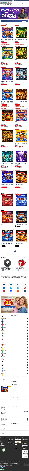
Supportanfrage (3, 428)
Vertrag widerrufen (2, 445)
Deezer (15, 321)
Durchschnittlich (4, 408)
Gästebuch (1, 444)
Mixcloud (15, 335)
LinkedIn (15, 333)
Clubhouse (15, 318)
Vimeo (15, 367)
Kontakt (1, 443)
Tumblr (15, 362)
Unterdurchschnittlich (4, 409)
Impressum (1, 442)
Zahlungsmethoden (3, 439)
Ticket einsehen (3, 429)
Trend (15, 406)
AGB (1, 441)
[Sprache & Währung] (22, 3)
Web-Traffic (15, 370)
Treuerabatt (2, 433)
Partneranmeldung (3, 424)
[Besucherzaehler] (2, 467)
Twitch (15, 364)
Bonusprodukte (3, 401)
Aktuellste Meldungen (6, 268)
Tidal (15, 356)
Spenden (4, 466)
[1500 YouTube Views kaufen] (4, 389)
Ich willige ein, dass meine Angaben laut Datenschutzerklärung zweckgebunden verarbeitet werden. (25, 447)
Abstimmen (26, 411)
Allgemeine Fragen (14, 420)
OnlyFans (15, 338)
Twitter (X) (15, 365)
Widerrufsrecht (2, 438)
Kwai (15, 330)
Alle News (25, 257)
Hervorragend (3, 407)
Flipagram (15, 324)
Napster (15, 336)
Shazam (15, 347)
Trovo (15, 359)
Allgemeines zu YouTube (14, 419)
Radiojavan (15, 344)
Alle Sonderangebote (25, 24)
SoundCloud (15, 350)
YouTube (15, 373)
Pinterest (15, 339)
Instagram (15, 327)
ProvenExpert (15, 341)
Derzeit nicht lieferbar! (20, 268)
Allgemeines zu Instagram (14, 418)
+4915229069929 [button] (10, 444)
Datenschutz (2, 440)
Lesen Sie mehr (3, 270)
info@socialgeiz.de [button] (11, 443)
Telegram (15, 353)
